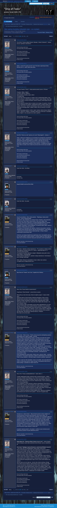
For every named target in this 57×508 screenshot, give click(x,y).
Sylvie (49, 24)
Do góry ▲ (52, 505)
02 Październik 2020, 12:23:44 (22, 132)
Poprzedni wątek (41, 32)
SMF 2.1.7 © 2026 (6, 505)
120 (16, 36)
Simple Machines (12, 505)
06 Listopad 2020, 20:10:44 (21, 411)
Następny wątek (49, 32)
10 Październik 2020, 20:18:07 (22, 214)
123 (22, 36)
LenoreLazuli (8, 166)
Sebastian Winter (9, 214)
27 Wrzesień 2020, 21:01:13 (21, 63)
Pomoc (42, 505)
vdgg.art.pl (37, 17)
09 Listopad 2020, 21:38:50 (21, 439)
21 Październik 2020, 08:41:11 (22, 270)
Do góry (6, 489)
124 (24, 36)
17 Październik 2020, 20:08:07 (22, 246)
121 (18, 36)
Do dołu (6, 36)
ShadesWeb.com (12, 506)
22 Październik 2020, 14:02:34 (22, 332)
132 (27, 36)
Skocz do (34, 497)
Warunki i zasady (47, 505)
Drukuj (51, 36)
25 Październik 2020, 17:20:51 (22, 371)
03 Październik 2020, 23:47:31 (22, 181)
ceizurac (7, 40)
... (14, 36)
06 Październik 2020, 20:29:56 (22, 198)
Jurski (6, 181)
